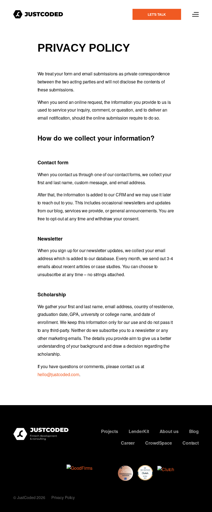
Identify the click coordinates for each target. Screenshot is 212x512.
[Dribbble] (16, 478)
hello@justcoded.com (59, 374)
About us (169, 431)
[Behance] (43, 467)
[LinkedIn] (30, 467)
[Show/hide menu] (195, 14)
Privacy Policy (63, 497)
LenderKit (139, 431)
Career (128, 442)
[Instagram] (16, 467)
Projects (109, 431)
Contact (190, 442)
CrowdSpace (158, 442)
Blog (194, 431)
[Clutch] (178, 473)
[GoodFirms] (90, 472)
